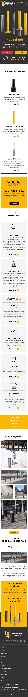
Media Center (4, 653)
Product (3, 650)
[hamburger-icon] (25, 4)
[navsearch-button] (22, 2)
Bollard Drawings (5, 675)
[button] (14, 558)
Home (2, 647)
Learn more (14, 203)
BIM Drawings (4, 681)
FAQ (2, 659)
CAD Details (4, 671)
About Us (3, 656)
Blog (2, 662)
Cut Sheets (3, 678)
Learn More (12, 104)
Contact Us (12, 601)
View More (14, 532)
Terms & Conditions (6, 668)
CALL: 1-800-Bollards (14, 599)
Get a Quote (7, 52)
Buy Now (21, 52)
